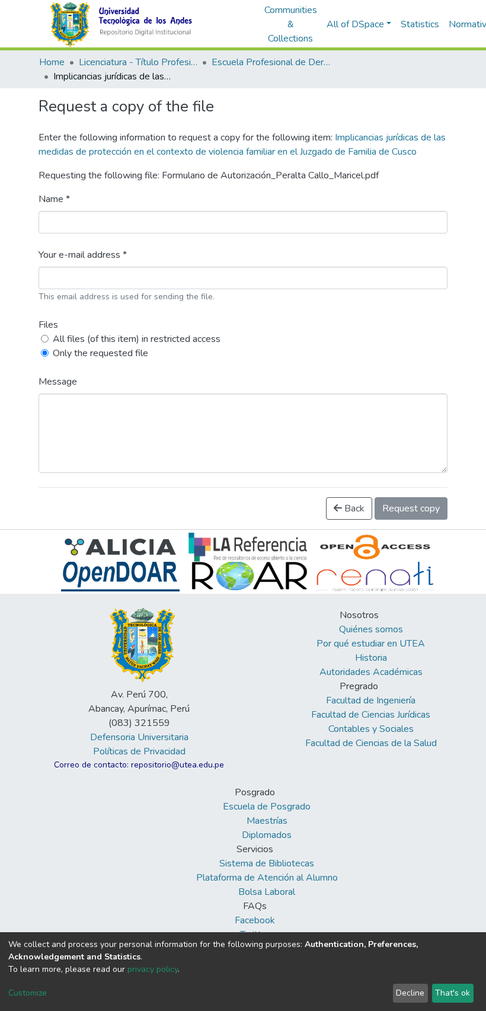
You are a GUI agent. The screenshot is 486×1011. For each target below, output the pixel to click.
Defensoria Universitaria (139, 737)
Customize (27, 993)
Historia (371, 657)
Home (52, 62)
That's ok (452, 993)
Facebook (255, 920)
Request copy (411, 508)
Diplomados (267, 835)
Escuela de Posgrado (267, 806)
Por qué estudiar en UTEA (370, 643)
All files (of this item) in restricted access (136, 338)
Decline (410, 993)
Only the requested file (100, 353)
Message (58, 381)
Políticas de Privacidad (139, 751)
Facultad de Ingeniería (370, 700)
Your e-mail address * (83, 254)
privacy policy (152, 969)
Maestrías (267, 820)
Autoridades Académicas (371, 672)
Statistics (420, 24)
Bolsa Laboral (266, 891)
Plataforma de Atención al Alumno (267, 877)
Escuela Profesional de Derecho (271, 62)
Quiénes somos (371, 629)
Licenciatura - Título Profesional (138, 62)
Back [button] (353, 508)
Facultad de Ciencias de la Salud (371, 743)
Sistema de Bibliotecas (266, 863)
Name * (54, 199)
